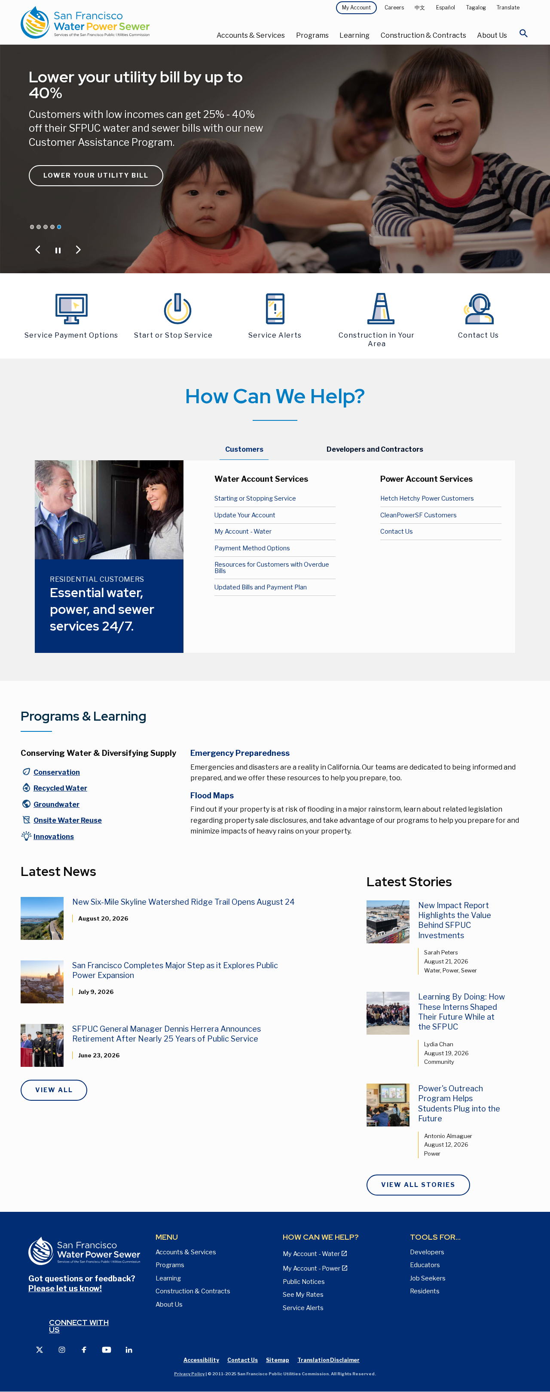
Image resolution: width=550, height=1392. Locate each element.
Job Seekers (428, 1278)
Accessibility (201, 1360)
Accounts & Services (251, 35)
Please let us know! (65, 1288)
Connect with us (79, 1326)
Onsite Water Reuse (68, 820)
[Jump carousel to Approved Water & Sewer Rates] (39, 227)
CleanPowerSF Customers (418, 515)
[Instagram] (62, 1349)
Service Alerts (303, 1308)
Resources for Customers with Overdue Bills (271, 567)
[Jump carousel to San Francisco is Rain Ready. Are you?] (52, 227)
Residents (425, 1291)
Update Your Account (244, 515)
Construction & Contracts (423, 35)
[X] (39, 1349)
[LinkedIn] (129, 1349)
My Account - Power (311, 1268)
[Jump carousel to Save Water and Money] (45, 227)
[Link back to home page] (105, 22)
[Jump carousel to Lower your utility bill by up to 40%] (59, 227)
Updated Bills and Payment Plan (260, 587)
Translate (508, 7)
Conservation (57, 772)
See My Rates (303, 1294)
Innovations (54, 837)
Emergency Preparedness (240, 753)
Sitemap (277, 1360)
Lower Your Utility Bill (96, 175)
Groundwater (56, 804)
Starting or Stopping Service (255, 498)
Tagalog (476, 7)
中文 (420, 7)
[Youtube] (106, 1349)
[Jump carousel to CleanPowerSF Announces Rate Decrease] (32, 227)
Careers (394, 7)
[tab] (244, 450)
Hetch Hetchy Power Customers (427, 498)
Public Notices (304, 1282)
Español (445, 7)
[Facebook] (84, 1349)
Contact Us (396, 531)
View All (54, 1090)
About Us (492, 35)
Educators (425, 1265)
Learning (354, 35)
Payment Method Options (252, 548)
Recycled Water (60, 788)
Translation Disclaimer (328, 1360)
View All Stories (418, 1185)
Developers (427, 1252)
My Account (356, 7)
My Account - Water (243, 531)
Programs (312, 35)
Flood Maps (212, 795)
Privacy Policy (189, 1373)
